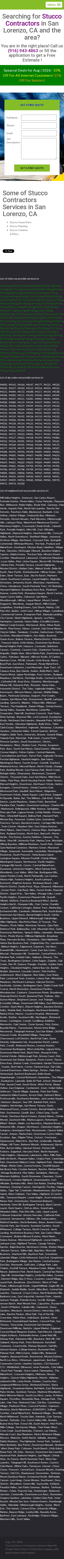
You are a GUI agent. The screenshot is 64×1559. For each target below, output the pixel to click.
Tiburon (47, 313)
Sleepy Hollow (34, 313)
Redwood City (8, 310)
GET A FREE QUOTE (32, 167)
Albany (37, 359)
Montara (12, 296)
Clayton (16, 366)
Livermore (45, 299)
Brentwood (28, 289)
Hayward (57, 303)
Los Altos (44, 363)
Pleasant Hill (7, 349)
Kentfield (51, 345)
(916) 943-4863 (23, 50)
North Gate (6, 324)
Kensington (38, 349)
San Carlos (14, 289)
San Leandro (23, 320)
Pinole (31, 285)
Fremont (4, 359)
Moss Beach (17, 342)
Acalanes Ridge (8, 303)
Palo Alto (20, 313)
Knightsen (55, 285)
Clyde (3, 306)
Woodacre (24, 303)
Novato (21, 310)
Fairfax (35, 320)
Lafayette (5, 299)
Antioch (56, 296)
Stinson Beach (37, 345)
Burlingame (18, 317)
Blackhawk (16, 292)
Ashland (22, 296)
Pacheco (37, 338)
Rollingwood (7, 313)
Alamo (3, 370)
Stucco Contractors (34, 20)
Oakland (16, 335)
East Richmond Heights (35, 366)
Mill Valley (31, 310)
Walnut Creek (15, 306)
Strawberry (29, 292)
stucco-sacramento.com (37, 1541)
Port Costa (55, 328)
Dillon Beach (7, 331)
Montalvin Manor (51, 317)
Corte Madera (31, 352)
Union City (13, 345)
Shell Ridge (42, 285)
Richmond (5, 352)
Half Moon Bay (19, 285)
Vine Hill (34, 299)
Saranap (46, 359)
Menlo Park (35, 331)
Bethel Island (43, 335)
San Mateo (49, 331)
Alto (10, 370)
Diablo (3, 356)
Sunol (3, 296)
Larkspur (58, 356)
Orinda (4, 289)
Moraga (12, 356)
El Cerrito (46, 303)
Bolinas (49, 356)
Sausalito (18, 338)
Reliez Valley (21, 331)
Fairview (35, 303)
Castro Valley (45, 310)
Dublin (47, 296)
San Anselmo (41, 328)
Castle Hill (19, 370)
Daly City (30, 342)
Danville (4, 292)
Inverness (55, 324)
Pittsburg (29, 306)
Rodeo (27, 338)
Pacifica (29, 317)
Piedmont (26, 359)
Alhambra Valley (44, 289)
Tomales (40, 292)
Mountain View (20, 299)
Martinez (50, 349)
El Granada (6, 338)
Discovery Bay (7, 320)
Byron (38, 317)
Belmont (58, 352)
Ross (16, 328)
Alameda (15, 359)
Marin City (41, 306)
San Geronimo (30, 363)
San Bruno (57, 320)
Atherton (17, 352)
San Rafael (43, 324)
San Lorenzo (28, 335)
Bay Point (51, 292)
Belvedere (45, 320)
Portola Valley (35, 296)
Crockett (16, 363)
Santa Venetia (22, 349)
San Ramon (26, 328)
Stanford (57, 335)
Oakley (24, 345)
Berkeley (52, 306)
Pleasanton (6, 328)
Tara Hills (41, 342)
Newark (58, 289)
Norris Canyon (25, 356)
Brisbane (5, 342)
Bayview (53, 366)
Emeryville (48, 338)
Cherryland (46, 352)
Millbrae (31, 324)
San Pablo (57, 299)
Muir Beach (20, 324)
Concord (39, 356)
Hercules (5, 285)
